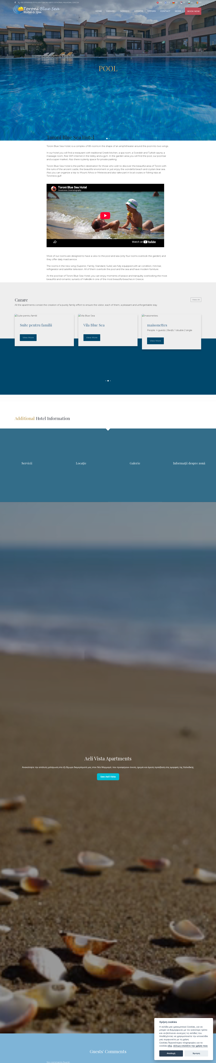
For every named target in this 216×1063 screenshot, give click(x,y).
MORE (178, 11)
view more (26, 337)
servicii (124, 11)
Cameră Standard (96, 324)
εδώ (170, 1045)
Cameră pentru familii (164, 324)
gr (168, 2)
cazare (110, 11)
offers (151, 11)
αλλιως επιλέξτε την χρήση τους (190, 1045)
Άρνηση (196, 1053)
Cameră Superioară (34, 324)
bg (191, 2)
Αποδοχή (171, 1053)
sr (183, 2)
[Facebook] (16, 2)
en (160, 2)
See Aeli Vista (108, 776)
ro (199, 2)
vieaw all (196, 300)
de (176, 2)
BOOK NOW (193, 11)
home (99, 11)
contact (165, 11)
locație (138, 11)
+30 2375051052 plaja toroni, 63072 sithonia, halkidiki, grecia (49, 2)
